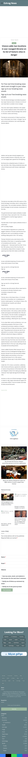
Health (16, 640)
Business (6, 637)
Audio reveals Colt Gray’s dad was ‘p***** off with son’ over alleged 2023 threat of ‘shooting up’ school (20, 521)
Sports (16, 40)
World (23, 646)
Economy (21, 637)
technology (11, 646)
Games (10, 640)
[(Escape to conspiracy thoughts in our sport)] (21, 499)
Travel (17, 646)
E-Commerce (14, 637)
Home (12, 40)
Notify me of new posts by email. (12, 586)
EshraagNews (14, 438)
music (10, 643)
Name (3, 557)
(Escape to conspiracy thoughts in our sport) (20, 507)
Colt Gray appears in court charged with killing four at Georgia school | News (7, 503)
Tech (5, 646)
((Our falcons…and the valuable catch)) (6, 524)
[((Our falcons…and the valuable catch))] (7, 516)
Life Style (22, 640)
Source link (4, 390)
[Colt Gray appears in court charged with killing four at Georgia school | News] (7, 497)
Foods (5, 640)
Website (3, 570)
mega (4, 643)
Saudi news (16, 643)
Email (3, 563)
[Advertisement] (14, 21)
